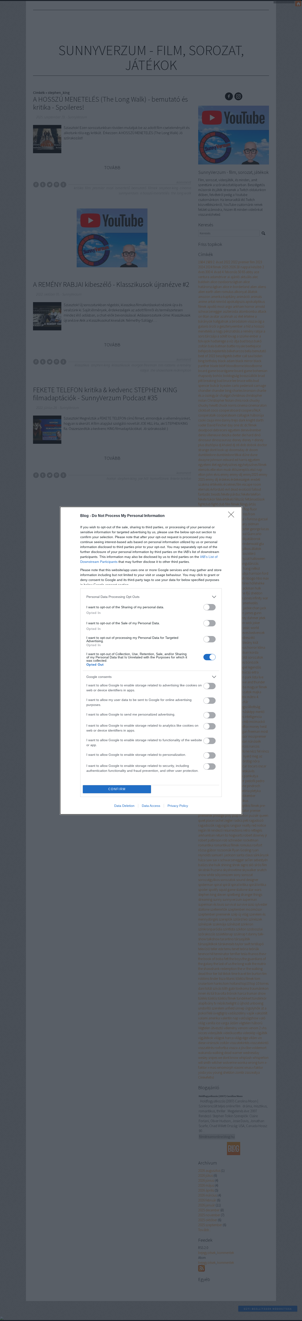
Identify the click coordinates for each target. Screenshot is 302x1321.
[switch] (209, 607)
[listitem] (151, 596)
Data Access (151, 806)
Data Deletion (124, 806)
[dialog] (151, 660)
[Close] (232, 516)
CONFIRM (117, 789)
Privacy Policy (178, 806)
